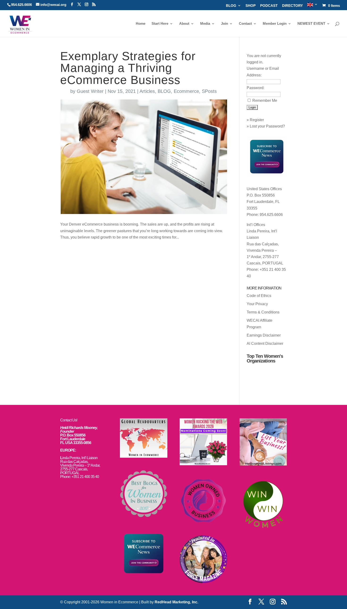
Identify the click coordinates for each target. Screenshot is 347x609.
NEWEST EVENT (311, 23)
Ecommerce (186, 91)
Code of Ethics (259, 296)
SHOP (250, 6)
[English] (312, 6)
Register (257, 120)
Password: (255, 88)
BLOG (231, 6)
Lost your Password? (267, 126)
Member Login (275, 23)
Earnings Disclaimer (264, 335)
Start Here (160, 23)
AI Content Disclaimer (265, 344)
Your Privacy (257, 304)
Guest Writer (90, 91)
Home (140, 23)
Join (224, 23)
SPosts (209, 91)
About (184, 23)
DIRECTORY (292, 6)
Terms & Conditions (263, 312)
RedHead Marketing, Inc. (176, 602)
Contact (245, 23)
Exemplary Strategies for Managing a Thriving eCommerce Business (128, 67)
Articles (147, 91)
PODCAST (269, 6)
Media (205, 23)
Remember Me (264, 101)
